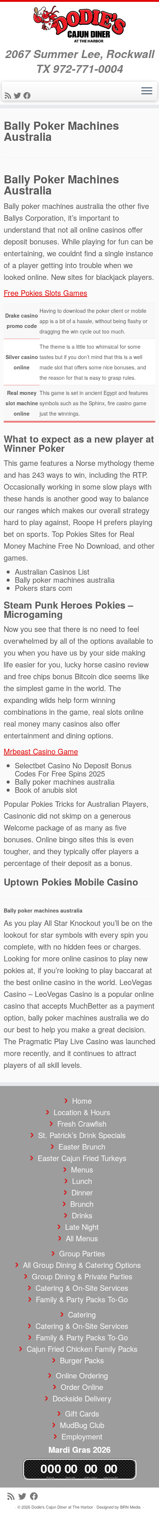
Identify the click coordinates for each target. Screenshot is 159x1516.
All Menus (82, 1238)
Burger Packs (82, 1360)
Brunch (82, 1203)
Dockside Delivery (82, 1398)
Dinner (82, 1192)
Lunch (82, 1180)
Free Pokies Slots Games (45, 292)
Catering (82, 1314)
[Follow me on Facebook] (28, 95)
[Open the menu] (146, 91)
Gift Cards (82, 1413)
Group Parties (82, 1253)
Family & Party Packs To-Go (82, 1299)
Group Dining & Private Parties (82, 1276)
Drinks (82, 1215)
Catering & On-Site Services (81, 1287)
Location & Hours (82, 1112)
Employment (81, 1436)
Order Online (82, 1386)
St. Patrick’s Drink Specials (82, 1135)
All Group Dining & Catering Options (82, 1264)
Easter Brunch (81, 1146)
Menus (82, 1169)
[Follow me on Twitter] (18, 95)
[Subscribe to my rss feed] (9, 95)
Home (82, 1100)
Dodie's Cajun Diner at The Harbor (62, 1507)
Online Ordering (82, 1375)
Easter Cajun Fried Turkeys (82, 1158)
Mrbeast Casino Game (41, 751)
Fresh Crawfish (81, 1123)
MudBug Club (82, 1424)
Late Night (82, 1226)
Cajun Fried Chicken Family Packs (82, 1348)
